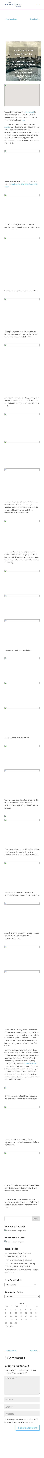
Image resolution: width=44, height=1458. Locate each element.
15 (6, 1316)
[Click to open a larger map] (15, 1231)
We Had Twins (10, 1256)
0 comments (28, 72)
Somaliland (30, 112)
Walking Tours (18, 69)
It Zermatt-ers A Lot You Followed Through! (21, 1270)
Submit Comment (27, 1427)
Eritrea (14, 64)
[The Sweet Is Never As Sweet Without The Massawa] (22, 162)
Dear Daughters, (10, 1253)
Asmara (7, 127)
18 (21, 1316)
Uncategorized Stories (26, 67)
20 (31, 1316)
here (23, 120)
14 (36, 1313)
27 (31, 1319)
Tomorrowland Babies (13, 1260)
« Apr (6, 1326)
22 (6, 1319)
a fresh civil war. (30, 1063)
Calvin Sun (17, 61)
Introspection (21, 64)
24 (16, 1319)
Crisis (32, 61)
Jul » (11, 1326)
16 (11, 1316)
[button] (22, 93)
